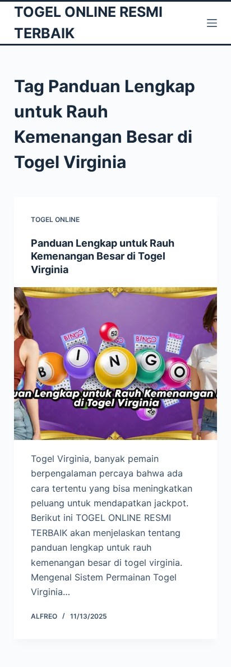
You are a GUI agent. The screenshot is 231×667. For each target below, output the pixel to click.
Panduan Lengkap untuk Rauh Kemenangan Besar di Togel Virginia (102, 256)
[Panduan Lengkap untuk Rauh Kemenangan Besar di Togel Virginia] (116, 363)
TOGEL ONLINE (55, 219)
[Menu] (212, 23)
